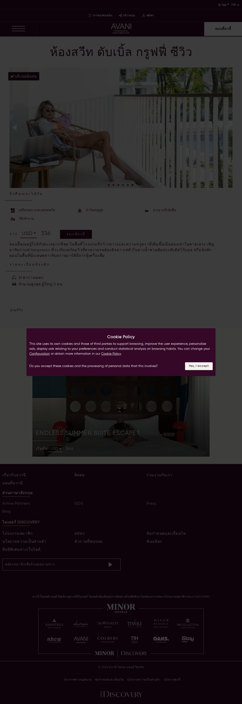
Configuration (39, 353)
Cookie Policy (111, 353)
